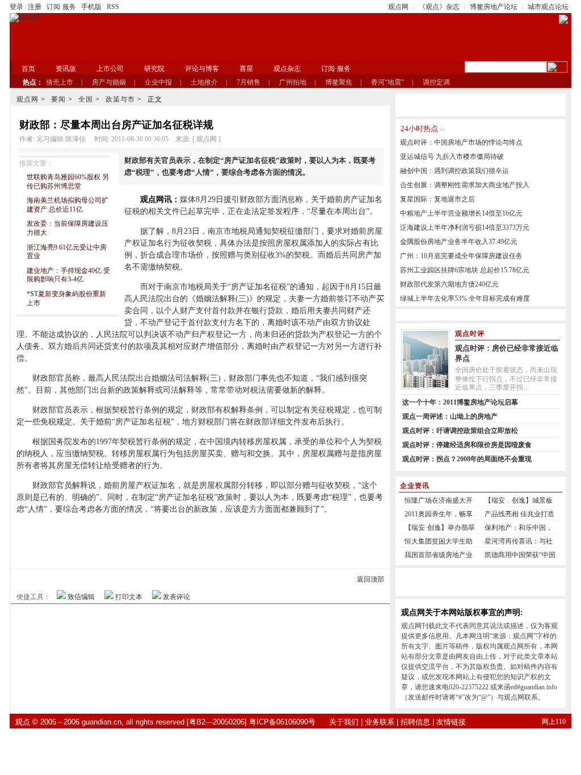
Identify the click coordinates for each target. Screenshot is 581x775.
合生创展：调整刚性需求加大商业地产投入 (464, 185)
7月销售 (248, 82)
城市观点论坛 (548, 7)
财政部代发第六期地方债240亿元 (449, 284)
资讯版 (66, 69)
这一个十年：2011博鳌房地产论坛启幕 (460, 402)
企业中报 (158, 82)
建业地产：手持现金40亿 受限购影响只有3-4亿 (68, 275)
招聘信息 (415, 722)
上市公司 (110, 69)
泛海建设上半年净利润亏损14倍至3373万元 (464, 227)
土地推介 (204, 82)
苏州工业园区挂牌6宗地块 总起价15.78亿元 (464, 270)
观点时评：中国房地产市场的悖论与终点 (461, 142)
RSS (113, 7)
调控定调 (436, 82)
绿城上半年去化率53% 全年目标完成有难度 (465, 298)
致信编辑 (81, 597)
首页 (28, 69)
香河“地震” (387, 82)
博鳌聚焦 (338, 82)
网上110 (554, 722)
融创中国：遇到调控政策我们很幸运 (454, 171)
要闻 (58, 99)
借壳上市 (59, 82)
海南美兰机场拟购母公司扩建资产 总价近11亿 (67, 204)
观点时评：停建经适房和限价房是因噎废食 (467, 445)
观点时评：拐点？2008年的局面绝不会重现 (467, 459)
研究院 (154, 69)
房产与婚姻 (109, 82)
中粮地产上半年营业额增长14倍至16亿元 (461, 213)
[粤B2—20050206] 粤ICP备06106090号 (251, 722)
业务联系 (379, 722)
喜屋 (246, 69)
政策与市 (120, 99)
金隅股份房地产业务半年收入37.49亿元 (458, 242)
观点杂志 (287, 69)
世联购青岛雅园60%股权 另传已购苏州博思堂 (68, 181)
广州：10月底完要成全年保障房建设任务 (461, 256)
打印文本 (128, 597)
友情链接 (451, 722)
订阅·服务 (61, 7)
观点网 (398, 7)
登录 (16, 7)
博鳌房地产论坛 (493, 7)
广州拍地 (292, 82)
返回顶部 (370, 579)
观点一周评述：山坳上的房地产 (450, 416)
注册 (34, 7)
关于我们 (344, 722)
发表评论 (176, 597)
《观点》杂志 (439, 7)
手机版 (91, 7)
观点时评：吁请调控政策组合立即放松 (460, 431)
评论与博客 (202, 69)
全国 (85, 99)
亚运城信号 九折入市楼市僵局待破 (452, 157)
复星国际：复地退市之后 (437, 199)
